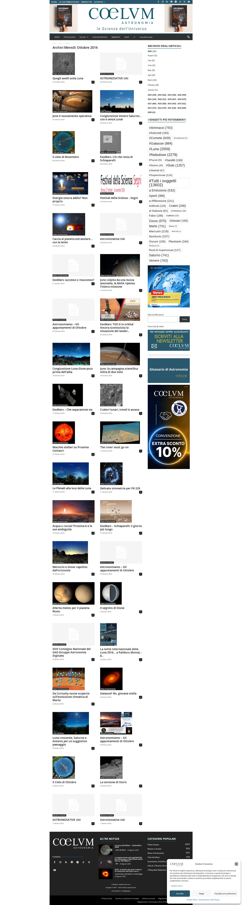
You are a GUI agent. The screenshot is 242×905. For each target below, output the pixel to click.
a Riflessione (161, 200)
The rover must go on (114, 447)
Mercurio (159, 231)
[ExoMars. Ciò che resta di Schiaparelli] (121, 142)
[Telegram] (175, 2)
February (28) (153, 85)
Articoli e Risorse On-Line (158, 866)
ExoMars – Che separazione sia (72, 409)
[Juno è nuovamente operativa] (74, 101)
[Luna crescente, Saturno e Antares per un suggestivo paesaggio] (74, 723)
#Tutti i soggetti (162, 182)
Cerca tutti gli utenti (156, 326)
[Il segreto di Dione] (121, 593)
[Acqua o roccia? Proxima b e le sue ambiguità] (74, 511)
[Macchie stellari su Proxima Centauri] (74, 432)
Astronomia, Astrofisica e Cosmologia (128, 874)
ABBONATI (115, 37)
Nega (201, 893)
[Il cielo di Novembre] (74, 142)
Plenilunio (154, 246)
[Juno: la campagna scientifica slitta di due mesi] (121, 354)
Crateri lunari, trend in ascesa (119, 409)
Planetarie (179, 241)
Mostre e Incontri (107, 74)
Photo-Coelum (153, 845)
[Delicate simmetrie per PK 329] (121, 473)
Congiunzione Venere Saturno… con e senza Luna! (121, 117)
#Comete (160, 138)
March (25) (152, 80)
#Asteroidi (159, 132)
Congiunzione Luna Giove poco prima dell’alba (73, 370)
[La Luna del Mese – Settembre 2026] (106, 849)
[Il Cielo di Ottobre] (74, 767)
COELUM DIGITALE (99, 37)
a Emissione (162, 190)
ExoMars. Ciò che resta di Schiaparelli (116, 158)
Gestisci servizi (176, 886)
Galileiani (172, 215)
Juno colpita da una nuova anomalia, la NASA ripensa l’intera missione (117, 283)
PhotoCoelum (69, 37)
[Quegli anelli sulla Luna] (74, 64)
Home (54, 43)
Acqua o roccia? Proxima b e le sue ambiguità (72, 527)
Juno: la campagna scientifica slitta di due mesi (119, 370)
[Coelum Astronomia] (121, 18)
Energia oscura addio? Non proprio (70, 199)
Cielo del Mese (106, 111)
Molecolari (176, 231)
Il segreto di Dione (112, 608)
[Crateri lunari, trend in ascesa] (121, 395)
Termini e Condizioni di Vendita (127, 898)
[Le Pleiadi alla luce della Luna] (74, 473)
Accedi (54, 2)
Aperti (157, 196)
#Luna (159, 149)
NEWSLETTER (86, 2)
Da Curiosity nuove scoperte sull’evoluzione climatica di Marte (71, 697)
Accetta (179, 893)
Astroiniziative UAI (112, 239)
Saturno (159, 255)
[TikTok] (180, 2)
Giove (157, 221)
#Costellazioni (180, 138)
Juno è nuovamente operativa (72, 116)
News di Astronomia (60, 74)
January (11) (153, 90)
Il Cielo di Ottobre (64, 782)
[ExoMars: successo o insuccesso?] (74, 265)
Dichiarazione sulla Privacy (209, 900)
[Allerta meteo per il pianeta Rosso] (74, 593)
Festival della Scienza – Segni (119, 198)
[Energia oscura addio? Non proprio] (74, 183)
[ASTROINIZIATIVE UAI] (121, 64)
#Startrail (156, 170)
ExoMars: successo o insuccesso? (73, 280)
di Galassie (158, 210)
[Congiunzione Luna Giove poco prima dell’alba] (74, 354)
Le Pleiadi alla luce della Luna (72, 488)
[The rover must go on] (121, 432)
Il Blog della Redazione (157, 870)
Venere (158, 260)
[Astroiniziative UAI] (121, 224)
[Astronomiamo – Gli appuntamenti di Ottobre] (74, 309)
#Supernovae (160, 175)
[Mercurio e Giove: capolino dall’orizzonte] (74, 552)
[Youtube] (188, 2)
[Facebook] (158, 2)
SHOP (126, 37)
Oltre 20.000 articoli (156, 315)
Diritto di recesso (148, 898)
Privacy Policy (107, 898)
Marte (157, 226)
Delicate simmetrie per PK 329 (120, 488)
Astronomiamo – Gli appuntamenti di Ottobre (69, 325)
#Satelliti (174, 160)
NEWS (57, 37)
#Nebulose (163, 155)
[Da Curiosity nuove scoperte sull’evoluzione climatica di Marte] (74, 679)
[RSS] (167, 2)
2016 (60, 43)
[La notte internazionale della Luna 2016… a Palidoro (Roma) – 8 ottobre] (121, 634)
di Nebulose (178, 211)
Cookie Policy (192, 900)
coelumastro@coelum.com (72, 857)
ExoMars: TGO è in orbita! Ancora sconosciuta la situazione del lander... (116, 327)
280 (116, 864)
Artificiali (157, 205)
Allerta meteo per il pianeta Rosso (71, 609)
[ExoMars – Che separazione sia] (74, 395)
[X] (184, 2)
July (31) (151, 60)
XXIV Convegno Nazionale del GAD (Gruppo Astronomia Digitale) (72, 652)
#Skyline (156, 165)
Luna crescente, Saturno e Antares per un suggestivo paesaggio (70, 741)
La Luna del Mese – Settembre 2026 (128, 846)
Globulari (178, 220)
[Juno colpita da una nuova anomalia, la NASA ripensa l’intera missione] (121, 265)
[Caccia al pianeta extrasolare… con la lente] (74, 224)
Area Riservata (146, 37)
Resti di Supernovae (165, 250)
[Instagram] (162, 2)
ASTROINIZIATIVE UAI (114, 78)
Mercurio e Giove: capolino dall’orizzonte (70, 568)
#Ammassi (161, 128)
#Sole (175, 165)
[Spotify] (171, 2)
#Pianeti (155, 160)
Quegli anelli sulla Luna (68, 78)
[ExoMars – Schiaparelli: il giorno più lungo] (121, 511)
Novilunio (159, 236)
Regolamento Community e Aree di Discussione (155, 902)
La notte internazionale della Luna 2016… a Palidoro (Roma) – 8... (121, 652)
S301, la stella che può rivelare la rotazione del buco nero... (128, 870)
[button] (236, 864)
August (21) (152, 55)
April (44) (151, 75)
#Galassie (160, 143)
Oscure (157, 241)
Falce (156, 215)
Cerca (184, 319)
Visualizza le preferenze (225, 893)
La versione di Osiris (113, 782)
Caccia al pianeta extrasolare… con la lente (73, 240)
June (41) (151, 65)
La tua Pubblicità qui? (69, 2)
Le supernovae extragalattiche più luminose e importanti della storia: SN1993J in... (129, 859)
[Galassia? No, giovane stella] (121, 679)
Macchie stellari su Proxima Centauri (71, 448)
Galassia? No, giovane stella (118, 693)
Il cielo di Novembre (66, 157)
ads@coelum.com (124, 884)
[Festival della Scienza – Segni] (121, 183)
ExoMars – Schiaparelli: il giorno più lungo (121, 527)
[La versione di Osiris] (121, 767)
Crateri (177, 205)
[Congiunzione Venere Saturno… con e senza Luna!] (121, 101)
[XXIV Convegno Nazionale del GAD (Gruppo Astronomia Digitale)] (74, 634)
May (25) (151, 70)
